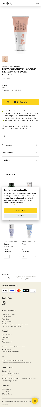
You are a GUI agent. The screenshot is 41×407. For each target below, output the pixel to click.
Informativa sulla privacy (25, 401)
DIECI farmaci (6, 317)
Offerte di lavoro (7, 394)
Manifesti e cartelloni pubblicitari (13, 347)
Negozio (5, 66)
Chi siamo (6, 385)
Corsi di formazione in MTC (11, 373)
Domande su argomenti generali (13, 360)
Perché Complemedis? (9, 381)
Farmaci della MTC (8, 314)
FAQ (3, 356)
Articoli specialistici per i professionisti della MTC (19, 378)
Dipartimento (7, 367)
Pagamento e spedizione (10, 352)
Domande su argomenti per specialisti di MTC (17, 363)
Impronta (5, 404)
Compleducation (7, 376)
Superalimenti (7, 335)
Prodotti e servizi (9, 310)
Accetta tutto (20, 210)
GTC (15, 401)
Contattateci (6, 389)
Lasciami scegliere (11, 205)
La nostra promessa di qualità (12, 326)
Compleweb (6, 371)
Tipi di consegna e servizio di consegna (15, 324)
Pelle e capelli (7, 321)
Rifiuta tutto (20, 216)
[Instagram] (3, 303)
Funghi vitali (6, 319)
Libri (3, 344)
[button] (37, 3)
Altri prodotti (6, 349)
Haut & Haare (15, 66)
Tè (3, 339)
